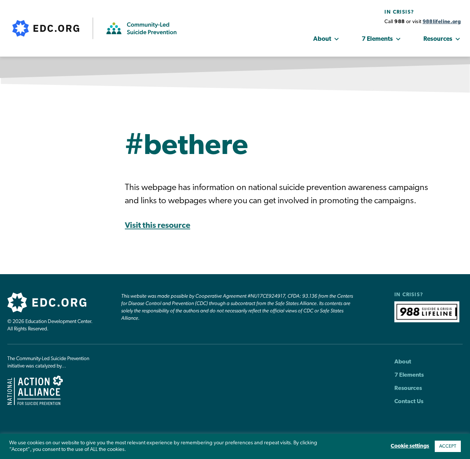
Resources (437, 39)
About (322, 39)
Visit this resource (157, 226)
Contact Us (408, 402)
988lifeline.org (442, 22)
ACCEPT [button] (447, 446)
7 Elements (377, 39)
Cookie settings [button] (410, 446)
